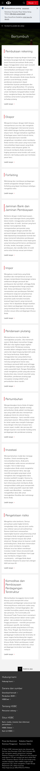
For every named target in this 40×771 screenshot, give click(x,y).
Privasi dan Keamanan (9, 741)
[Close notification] (37, 8)
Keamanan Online (25, 744)
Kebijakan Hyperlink (26, 741)
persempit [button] (25, 8)
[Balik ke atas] (20, 669)
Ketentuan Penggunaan (10, 744)
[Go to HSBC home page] (8, 3)
